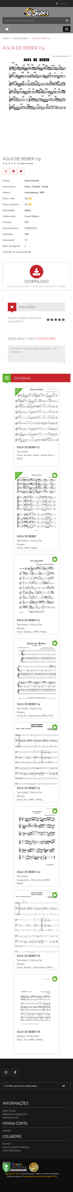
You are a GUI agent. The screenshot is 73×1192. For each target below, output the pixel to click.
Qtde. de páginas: (12, 246)
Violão (45, 186)
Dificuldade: (9, 210)
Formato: (7, 222)
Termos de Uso (11, 1117)
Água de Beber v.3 (28, 788)
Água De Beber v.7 (28, 447)
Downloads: (9, 240)
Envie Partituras (12, 1150)
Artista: (6, 180)
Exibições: (8, 234)
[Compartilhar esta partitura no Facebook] (13, 171)
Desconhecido (20, 38)
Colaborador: (9, 216)
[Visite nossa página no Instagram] (6, 1072)
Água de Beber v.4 (28, 704)
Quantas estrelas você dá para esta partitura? (24, 320)
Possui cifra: (9, 198)
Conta (61, 3)
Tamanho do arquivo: (14, 251)
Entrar (7, 1130)
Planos (7, 1143)
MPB (42, 192)
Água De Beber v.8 (28, 1031)
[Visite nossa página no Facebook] (15, 1072)
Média (28, 210)
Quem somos (9, 1110)
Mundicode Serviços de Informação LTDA (39, 1176)
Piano (28, 186)
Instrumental (31, 192)
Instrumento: (9, 186)
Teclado (36, 186)
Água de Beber (26, 536)
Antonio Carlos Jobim (28, 1036)
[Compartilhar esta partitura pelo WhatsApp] (6, 171)
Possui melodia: (11, 204)
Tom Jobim (22, 451)
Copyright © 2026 (12, 1173)
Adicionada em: (10, 228)
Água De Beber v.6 (28, 956)
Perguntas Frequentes (15, 1114)
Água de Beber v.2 (28, 620)
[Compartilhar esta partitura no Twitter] (20, 171)
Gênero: (7, 192)
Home (6, 38)
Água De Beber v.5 (28, 872)
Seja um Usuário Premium (16, 1147)
